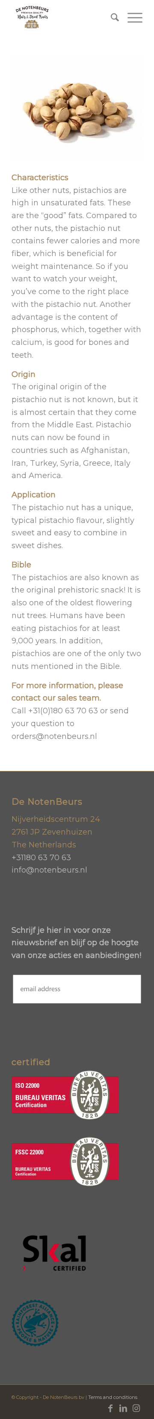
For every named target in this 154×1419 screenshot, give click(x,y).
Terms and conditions (112, 1397)
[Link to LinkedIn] (123, 1408)
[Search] (110, 17)
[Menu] (130, 17)
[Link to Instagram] (136, 1408)
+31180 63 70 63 (41, 857)
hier (54, 930)
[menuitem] (110, 17)
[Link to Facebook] (110, 1408)
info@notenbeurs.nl (49, 870)
